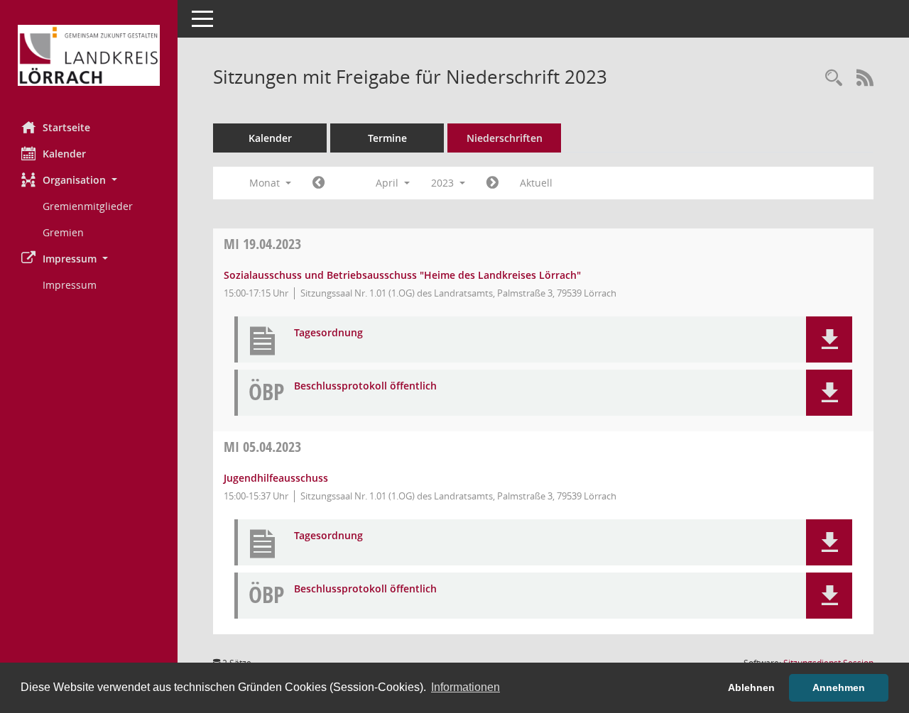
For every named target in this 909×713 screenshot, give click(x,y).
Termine (387, 138)
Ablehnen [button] (751, 687)
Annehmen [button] (838, 687)
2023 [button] (444, 182)
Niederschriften (505, 138)
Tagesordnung (328, 333)
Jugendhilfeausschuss (276, 478)
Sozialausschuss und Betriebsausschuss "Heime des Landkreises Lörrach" (402, 275)
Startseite (66, 127)
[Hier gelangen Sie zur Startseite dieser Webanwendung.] (89, 55)
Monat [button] (266, 182)
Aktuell (536, 182)
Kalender (64, 153)
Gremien (63, 232)
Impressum (70, 285)
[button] (89, 180)
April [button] (388, 182)
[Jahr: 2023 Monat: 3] (318, 183)
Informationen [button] (465, 687)
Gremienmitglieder (88, 206)
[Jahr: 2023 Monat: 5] (492, 183)
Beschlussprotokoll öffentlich (365, 386)
